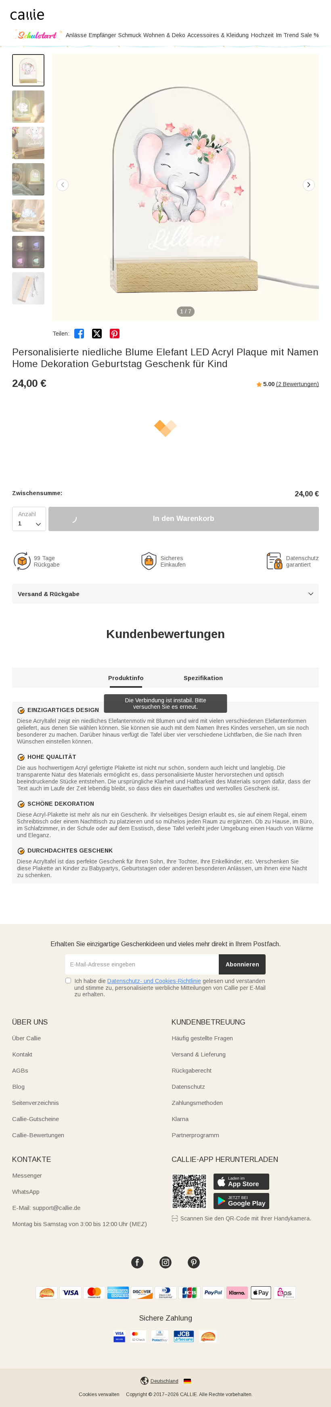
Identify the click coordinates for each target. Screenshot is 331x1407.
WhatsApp (26, 1191)
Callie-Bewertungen (38, 1135)
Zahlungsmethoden (197, 1102)
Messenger (27, 1175)
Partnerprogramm (195, 1135)
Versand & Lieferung (199, 1054)
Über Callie (26, 1038)
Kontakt (22, 1054)
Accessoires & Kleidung (218, 35)
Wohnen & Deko (164, 35)
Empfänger (102, 35)
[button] (309, 185)
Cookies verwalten (99, 1394)
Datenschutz (188, 1086)
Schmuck (129, 35)
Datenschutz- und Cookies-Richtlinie (154, 981)
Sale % (310, 35)
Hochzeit (262, 35)
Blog (18, 1086)
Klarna (180, 1118)
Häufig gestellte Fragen (202, 1038)
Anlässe (76, 35)
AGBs (20, 1070)
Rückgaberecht (192, 1070)
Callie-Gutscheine (35, 1118)
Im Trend (287, 35)
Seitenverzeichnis (35, 1102)
